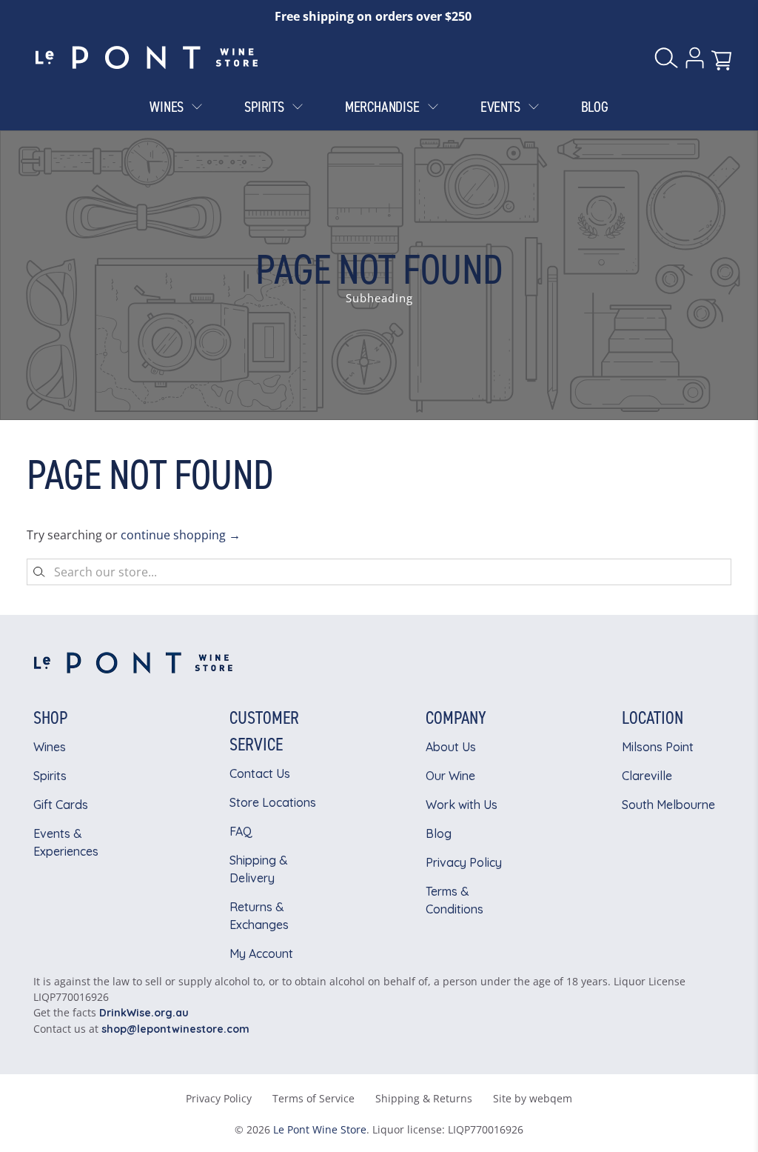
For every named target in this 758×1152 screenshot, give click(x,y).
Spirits (50, 775)
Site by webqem (532, 1098)
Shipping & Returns (423, 1098)
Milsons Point (658, 746)
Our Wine (450, 775)
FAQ (240, 831)
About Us (451, 746)
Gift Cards (60, 804)
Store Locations (272, 802)
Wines (49, 746)
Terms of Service (313, 1098)
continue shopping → (181, 535)
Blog (439, 833)
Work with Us (461, 804)
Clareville (647, 775)
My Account (261, 953)
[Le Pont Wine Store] (147, 58)
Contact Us (259, 773)
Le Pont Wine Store (319, 1129)
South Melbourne (668, 804)
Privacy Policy (464, 862)
